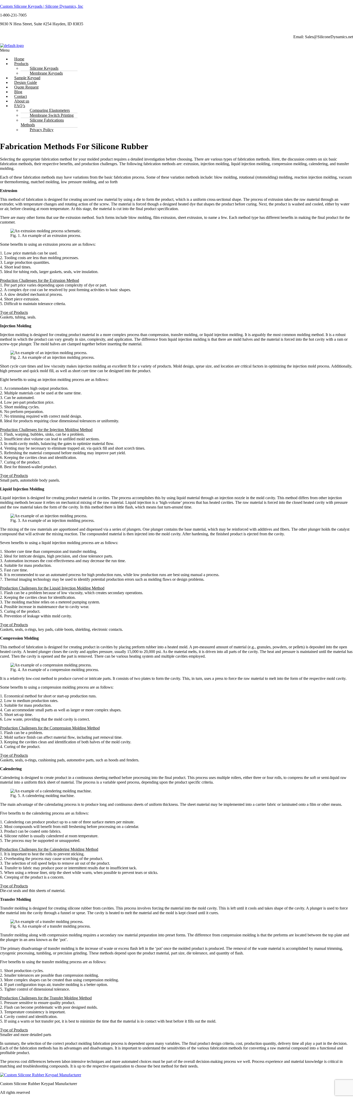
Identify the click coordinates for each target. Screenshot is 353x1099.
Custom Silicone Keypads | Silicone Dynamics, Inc (41, 6)
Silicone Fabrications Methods (42, 122)
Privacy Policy (41, 130)
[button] (118, 50)
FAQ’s (19, 105)
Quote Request (26, 87)
